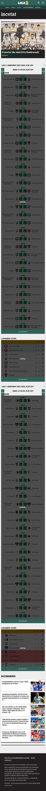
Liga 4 (19, 7)
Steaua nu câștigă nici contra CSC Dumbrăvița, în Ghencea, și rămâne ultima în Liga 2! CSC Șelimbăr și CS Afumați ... (14, 735)
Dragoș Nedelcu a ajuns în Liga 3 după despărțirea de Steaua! (15, 682)
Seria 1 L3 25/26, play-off (23, 69)
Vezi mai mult (23, 332)
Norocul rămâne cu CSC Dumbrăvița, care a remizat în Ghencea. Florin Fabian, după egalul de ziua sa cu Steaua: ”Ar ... (14, 710)
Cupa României (28, 7)
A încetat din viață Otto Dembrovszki (20, 52)
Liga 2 (7, 7)
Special (38, 7)
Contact (7, 760)
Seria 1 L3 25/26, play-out (23, 391)
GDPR (33, 758)
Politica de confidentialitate (16, 758)
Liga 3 (13, 7)
